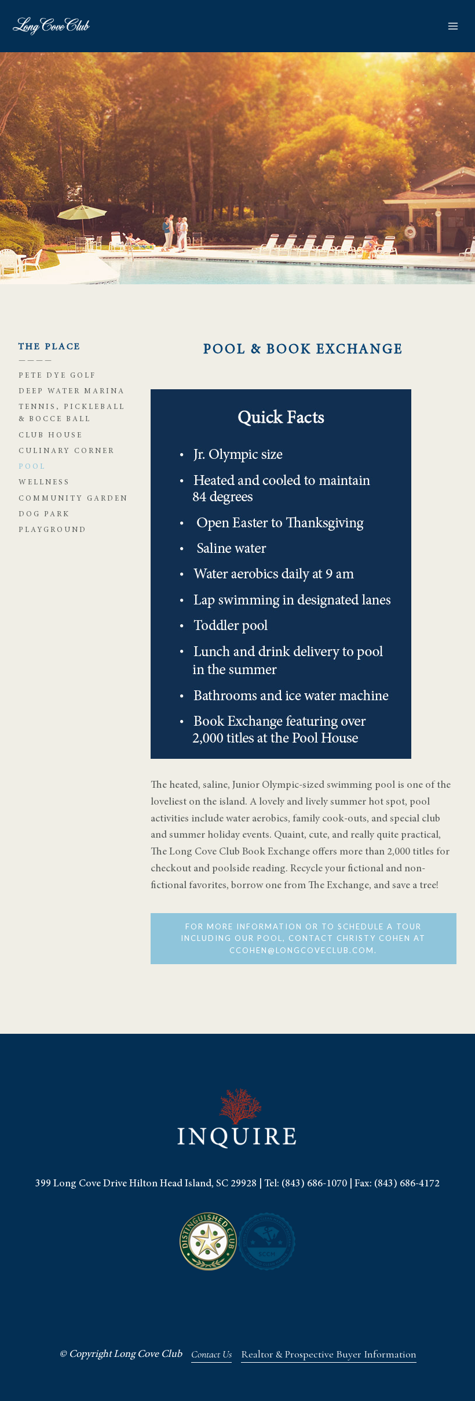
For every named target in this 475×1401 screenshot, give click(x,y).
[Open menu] (452, 26)
